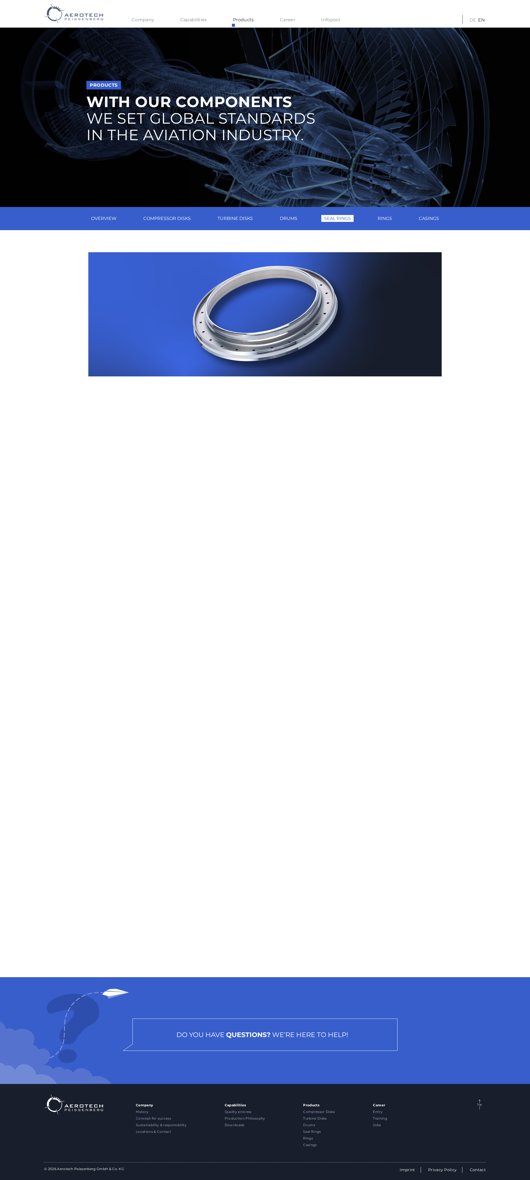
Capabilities (193, 19)
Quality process (238, 1112)
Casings (429, 218)
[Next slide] (435, 903)
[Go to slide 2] (265, 948)
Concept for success (153, 1118)
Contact (478, 1169)
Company (143, 19)
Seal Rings (337, 218)
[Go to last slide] (95, 903)
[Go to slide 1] (254, 948)
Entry (378, 1112)
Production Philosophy (245, 1118)
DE (473, 20)
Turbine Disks (235, 218)
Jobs (377, 1125)
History (142, 1112)
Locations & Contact (153, 1131)
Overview (103, 218)
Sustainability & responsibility (161, 1125)
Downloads (235, 1125)
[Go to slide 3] (276, 948)
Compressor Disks (167, 218)
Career (287, 19)
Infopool (330, 19)
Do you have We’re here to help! (262, 1035)
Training (380, 1118)
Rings (385, 218)
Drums (288, 218)
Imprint (407, 1169)
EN (481, 20)
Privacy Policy (442, 1169)
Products (243, 19)
